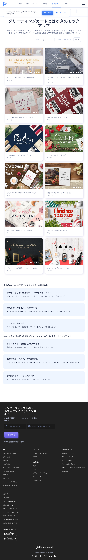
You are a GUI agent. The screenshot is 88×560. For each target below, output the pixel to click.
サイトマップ (6, 478)
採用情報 (5, 460)
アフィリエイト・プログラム (11, 467)
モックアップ (37, 480)
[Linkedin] (55, 556)
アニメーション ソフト (68, 457)
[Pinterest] (41, 556)
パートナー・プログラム (10, 482)
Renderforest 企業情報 (10, 453)
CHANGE (47, 13)
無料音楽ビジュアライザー (69, 453)
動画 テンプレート (32, 4)
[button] (31, 72)
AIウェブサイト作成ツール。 (11, 512)
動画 (34, 466)
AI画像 (45, 4)
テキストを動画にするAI (10, 508)
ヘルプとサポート (8, 464)
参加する (11, 435)
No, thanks (61, 13)
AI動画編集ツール (8, 505)
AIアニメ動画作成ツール (10, 501)
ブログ (35, 457)
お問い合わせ (6, 457)
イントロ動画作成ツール (69, 464)
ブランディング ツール (40, 453)
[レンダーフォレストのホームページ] (5, 3)
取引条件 (5, 475)
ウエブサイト (37, 476)
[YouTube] (50, 556)
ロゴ (34, 469)
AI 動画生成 (6, 498)
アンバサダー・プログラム (10, 485)
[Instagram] (36, 556)
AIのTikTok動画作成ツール (10, 519)
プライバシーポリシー (9, 471)
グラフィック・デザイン (40, 473)
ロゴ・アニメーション (68, 460)
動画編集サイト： (67, 471)
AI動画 (20, 4)
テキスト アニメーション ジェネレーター (73, 467)
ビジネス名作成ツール (9, 516)
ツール (67, 4)
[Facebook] (32, 556)
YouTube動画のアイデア (10, 523)
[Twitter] (45, 556)
